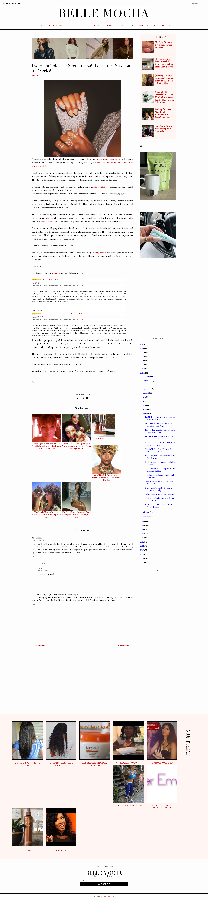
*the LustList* (147, 26)
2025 (142, 344)
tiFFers (34, 588)
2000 (142, 562)
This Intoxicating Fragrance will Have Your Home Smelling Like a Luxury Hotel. (164, 62)
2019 (142, 368)
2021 (142, 360)
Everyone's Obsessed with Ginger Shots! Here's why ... (158, 489)
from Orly (56, 273)
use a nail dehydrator (50, 221)
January (146, 516)
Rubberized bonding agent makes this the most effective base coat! (67, 314)
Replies (43, 563)
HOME (40, 26)
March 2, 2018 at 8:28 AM (39, 590)
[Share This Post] (80, 398)
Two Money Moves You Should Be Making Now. (159, 482)
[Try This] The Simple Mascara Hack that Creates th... (160, 437)
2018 (142, 373)
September (147, 388)
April (145, 409)
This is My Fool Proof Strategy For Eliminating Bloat (159, 450)
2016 (142, 525)
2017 (142, 521)
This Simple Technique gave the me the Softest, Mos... (159, 499)
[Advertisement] (82, 684)
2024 (142, 348)
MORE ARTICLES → (124, 645)
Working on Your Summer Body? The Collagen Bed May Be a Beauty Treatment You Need (46, 444)
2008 (142, 558)
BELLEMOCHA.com (107, 897)
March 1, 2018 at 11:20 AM (39, 540)
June (145, 401)
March (145, 413)
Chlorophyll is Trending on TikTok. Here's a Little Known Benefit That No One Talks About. (164, 97)
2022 (142, 356)
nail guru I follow (100, 186)
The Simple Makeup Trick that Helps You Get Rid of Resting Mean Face (47, 512)
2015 (142, 529)
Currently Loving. (103, 438)
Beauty (35, 75)
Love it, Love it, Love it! (51, 280)
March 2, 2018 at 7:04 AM (45, 570)
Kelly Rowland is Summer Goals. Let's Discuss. (160, 463)
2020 (142, 364)
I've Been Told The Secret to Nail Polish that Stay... (158, 505)
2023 (142, 352)
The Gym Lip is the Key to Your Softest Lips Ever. (163, 45)
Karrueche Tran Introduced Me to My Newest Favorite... (160, 443)
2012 (142, 541)
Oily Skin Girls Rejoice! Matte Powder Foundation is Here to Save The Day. (106, 475)
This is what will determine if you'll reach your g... (159, 476)
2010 (142, 550)
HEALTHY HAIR (56, 26)
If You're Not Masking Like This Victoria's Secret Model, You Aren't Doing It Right (76, 444)
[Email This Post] (87, 398)
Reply (33, 556)
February (146, 512)
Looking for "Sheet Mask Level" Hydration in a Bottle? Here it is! (163, 113)
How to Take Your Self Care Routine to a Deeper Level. (160, 431)
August (146, 393)
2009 (142, 554)
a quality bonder (98, 252)
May (144, 405)
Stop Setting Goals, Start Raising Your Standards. (163, 129)
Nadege (41, 568)
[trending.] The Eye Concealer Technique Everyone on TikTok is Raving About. (164, 79)
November (147, 380)
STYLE (72, 26)
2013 (142, 537)
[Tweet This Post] (77, 398)
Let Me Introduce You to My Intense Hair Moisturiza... (160, 418)
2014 (142, 533)
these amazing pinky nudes (108, 159)
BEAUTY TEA (127, 26)
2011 (142, 546)
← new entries (39, 645)
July (144, 397)
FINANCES (110, 26)
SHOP (97, 26)
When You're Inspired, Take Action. (159, 494)
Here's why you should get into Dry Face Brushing (159, 456)
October (146, 384)
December (147, 376)
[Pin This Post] (83, 398)
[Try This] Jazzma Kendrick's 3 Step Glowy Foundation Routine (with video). (76, 512)
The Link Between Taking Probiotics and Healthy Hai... (160, 469)
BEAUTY (84, 26)
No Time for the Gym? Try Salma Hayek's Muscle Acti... (158, 424)
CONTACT (165, 26)
